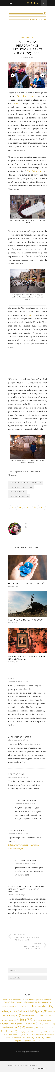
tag (21, 1035)
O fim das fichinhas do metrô (26, 583)
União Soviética (24, 1037)
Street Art (13, 1034)
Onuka (24, 1024)
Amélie (25, 1000)
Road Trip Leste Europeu (37, 1032)
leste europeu (13, 1015)
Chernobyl (9, 1002)
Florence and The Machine (23, 1007)
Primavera (51, 1024)
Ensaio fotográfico (32, 1002)
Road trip (9, 1031)
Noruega (50, 1020)
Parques (43, 1024)
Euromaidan (45, 1002)
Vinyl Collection (34, 1041)
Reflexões (31, 1027)
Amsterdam (17, 1000)
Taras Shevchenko (29, 1035)
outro (30, 315)
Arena (16, 103)
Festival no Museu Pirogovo (25, 620)
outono (33, 1023)
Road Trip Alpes (23, 1032)
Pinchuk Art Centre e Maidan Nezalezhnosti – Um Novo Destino (26, 889)
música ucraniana (39, 1020)
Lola (39, 1016)
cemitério (48, 1000)
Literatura (30, 1015)
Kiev (32, 37)
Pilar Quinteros (34, 171)
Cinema (21, 1002)
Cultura (25, 37)
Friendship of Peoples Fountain (25, 483)
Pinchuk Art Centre (19, 496)
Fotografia (42, 1006)
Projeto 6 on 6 (13, 1027)
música (24, 1019)
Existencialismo (8, 1007)
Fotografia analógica (18, 1011)
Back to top (39, 1069)
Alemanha (7, 999)
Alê (27, 524)
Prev (13, 75)
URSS (39, 1037)
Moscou (13, 1020)
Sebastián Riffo (18, 830)
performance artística (21, 487)
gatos (41, 1011)
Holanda (51, 1012)
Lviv (44, 1016)
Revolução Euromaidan (45, 1028)
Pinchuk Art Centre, (26, 96)
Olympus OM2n (10, 1023)
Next (42, 75)
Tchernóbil (42, 1034)
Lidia (11, 678)
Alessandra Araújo (19, 737)
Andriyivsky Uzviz (36, 1000)
